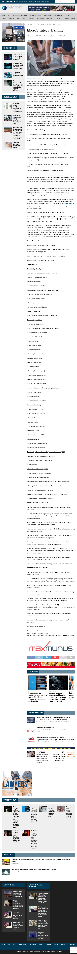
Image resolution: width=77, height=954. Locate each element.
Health (41, 945)
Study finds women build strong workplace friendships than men (18, 119)
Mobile (4, 19)
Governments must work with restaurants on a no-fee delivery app (51, 811)
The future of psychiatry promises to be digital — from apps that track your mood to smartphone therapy (34, 839)
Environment (58, 15)
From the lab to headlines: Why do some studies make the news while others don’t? (43, 924)
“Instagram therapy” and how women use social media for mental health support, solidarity (18, 85)
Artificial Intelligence (20, 15)
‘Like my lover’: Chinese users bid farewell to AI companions (17, 894)
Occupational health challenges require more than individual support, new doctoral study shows (43, 911)
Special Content (70, 19)
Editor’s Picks (9, 48)
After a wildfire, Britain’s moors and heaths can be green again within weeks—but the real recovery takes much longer (17, 133)
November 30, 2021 (35, 36)
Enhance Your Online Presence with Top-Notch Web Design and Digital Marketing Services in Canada (41, 860)
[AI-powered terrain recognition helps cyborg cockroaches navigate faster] (8, 106)
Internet (67, 15)
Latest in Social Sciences (35, 886)
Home (3, 15)
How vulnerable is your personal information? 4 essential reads (18, 66)
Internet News (10, 800)
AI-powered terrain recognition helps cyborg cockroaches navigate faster (17, 107)
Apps (9, 15)
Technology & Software (44, 19)
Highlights (62, 36)
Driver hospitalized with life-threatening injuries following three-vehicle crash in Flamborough (53, 718)
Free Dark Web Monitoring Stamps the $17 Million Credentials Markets (34, 870)
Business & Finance (35, 15)
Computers (47, 15)
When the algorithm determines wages (16, 145)
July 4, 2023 (16, 863)
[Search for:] (65, 2)
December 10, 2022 (43, 730)
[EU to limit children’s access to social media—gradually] (8, 915)
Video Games (58, 19)
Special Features (35, 713)
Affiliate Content (67, 721)
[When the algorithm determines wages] (8, 145)
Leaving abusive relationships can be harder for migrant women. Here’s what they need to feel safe (43, 898)
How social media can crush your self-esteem (18, 74)
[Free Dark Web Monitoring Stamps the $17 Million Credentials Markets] (6, 872)
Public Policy (21, 19)
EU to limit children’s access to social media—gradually (17, 915)
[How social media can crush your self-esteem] (8, 75)
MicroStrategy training (35, 79)
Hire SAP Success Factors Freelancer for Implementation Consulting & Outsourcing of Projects (55, 738)
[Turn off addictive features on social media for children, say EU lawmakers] (8, 903)
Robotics (11, 19)
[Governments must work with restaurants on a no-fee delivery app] (43, 809)
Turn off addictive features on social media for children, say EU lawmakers (18, 904)
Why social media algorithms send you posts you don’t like (43, 935)
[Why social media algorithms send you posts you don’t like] (33, 935)
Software (71, 945)
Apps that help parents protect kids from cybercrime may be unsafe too (69, 812)
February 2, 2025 (42, 721)
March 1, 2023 (16, 872)
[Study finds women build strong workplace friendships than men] (8, 118)
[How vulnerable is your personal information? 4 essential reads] (8, 66)
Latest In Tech (10, 885)
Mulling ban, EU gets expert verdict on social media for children (18, 926)
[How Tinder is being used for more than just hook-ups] (8, 57)
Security (31, 19)
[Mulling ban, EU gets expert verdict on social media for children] (8, 925)
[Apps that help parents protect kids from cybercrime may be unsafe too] (61, 809)
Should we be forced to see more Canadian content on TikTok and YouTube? (16, 836)
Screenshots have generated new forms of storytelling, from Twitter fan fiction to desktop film (37, 697)
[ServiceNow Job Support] (31, 730)
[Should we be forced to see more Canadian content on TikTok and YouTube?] (8, 833)
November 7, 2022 (42, 742)
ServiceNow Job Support (45, 728)
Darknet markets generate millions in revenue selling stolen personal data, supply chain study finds (57, 697)
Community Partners (50, 36)
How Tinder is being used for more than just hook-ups (17, 57)
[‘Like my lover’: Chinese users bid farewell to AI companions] (8, 894)
